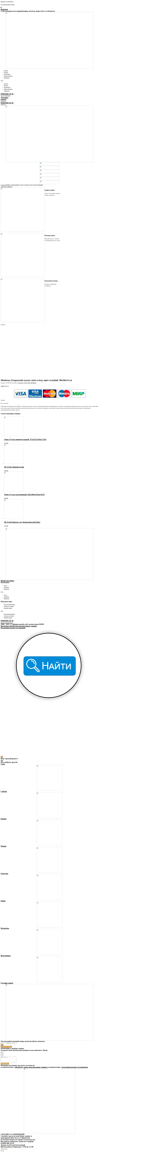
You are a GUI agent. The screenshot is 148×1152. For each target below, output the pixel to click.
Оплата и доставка (9, 606)
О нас (5, 585)
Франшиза (7, 77)
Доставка (4, 97)
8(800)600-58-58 (7, 94)
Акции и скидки (49, 190)
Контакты (6, 587)
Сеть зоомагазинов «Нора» (8, 4)
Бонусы (6, 72)
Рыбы (3, 901)
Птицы (3, 846)
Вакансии (6, 589)
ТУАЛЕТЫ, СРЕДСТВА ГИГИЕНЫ (33, 185)
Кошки (3, 819)
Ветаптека (5, 928)
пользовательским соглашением (75, 1067)
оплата (3, 99)
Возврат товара (8, 608)
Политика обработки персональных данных (19, 626)
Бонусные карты (50, 235)
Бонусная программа (9, 604)
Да (2, 760)
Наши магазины (8, 76)
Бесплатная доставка (51, 281)
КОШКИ (7, 185)
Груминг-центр (7, 983)
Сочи (3, 764)
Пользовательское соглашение (13, 628)
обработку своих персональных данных (31, 1067)
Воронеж (4, 9)
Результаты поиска (6, 1046)
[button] (49, 81)
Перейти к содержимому (7, 1)
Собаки (4, 791)
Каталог (6, 70)
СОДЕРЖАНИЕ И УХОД (16, 185)
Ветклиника (7, 74)
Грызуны (4, 873)
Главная (3, 185)
